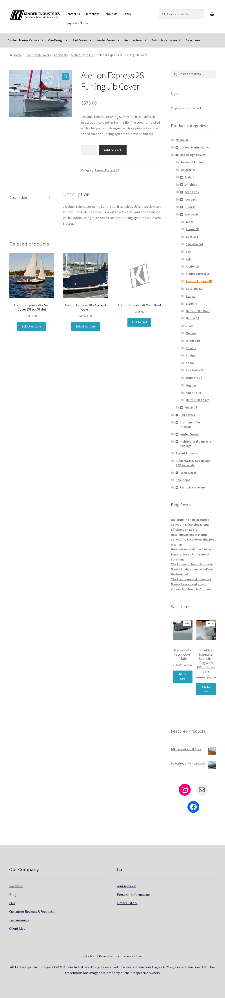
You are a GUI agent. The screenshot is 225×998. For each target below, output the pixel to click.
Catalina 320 (194, 289)
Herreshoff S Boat (198, 311)
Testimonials (19, 920)
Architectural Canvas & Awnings (196, 443)
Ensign (190, 296)
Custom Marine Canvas (23, 40)
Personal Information (133, 894)
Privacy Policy (109, 956)
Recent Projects (186, 453)
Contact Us (73, 14)
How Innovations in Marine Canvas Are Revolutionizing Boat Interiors (193, 539)
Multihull (191, 407)
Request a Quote (77, 23)
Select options (32, 326)
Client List (17, 928)
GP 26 (189, 222)
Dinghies (191, 184)
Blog (12, 894)
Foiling (189, 177)
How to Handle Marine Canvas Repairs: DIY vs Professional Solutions (191, 554)
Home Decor (188, 473)
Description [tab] (18, 197)
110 (188, 251)
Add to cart (113, 150)
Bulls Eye (192, 237)
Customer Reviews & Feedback (31, 911)
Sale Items (193, 40)
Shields (191, 348)
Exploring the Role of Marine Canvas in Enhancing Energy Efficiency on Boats (190, 525)
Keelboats (61, 55)
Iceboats (191, 199)
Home (18, 55)
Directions (93, 14)
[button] (65, 76)
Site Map (89, 956)
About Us (111, 14)
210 (188, 259)
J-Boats (190, 207)
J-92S (189, 326)
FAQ (12, 903)
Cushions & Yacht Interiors (192, 424)
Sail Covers (80, 40)
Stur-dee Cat (194, 244)
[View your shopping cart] (212, 14)
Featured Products (193, 162)
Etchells (191, 304)
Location (16, 886)
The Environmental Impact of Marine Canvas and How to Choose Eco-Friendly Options (191, 584)
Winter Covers (106, 40)
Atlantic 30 (193, 393)
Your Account (126, 886)
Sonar (190, 363)
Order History (127, 903)
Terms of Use (132, 956)
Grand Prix (192, 192)
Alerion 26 (192, 266)
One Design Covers (38, 55)
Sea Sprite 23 (195, 370)
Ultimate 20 (194, 378)
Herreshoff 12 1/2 (197, 400)
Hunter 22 (192, 318)
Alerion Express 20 (198, 274)
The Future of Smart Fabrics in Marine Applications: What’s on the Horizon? (192, 569)
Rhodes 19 (193, 341)
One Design (56, 40)
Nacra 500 (182, 140)
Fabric (127, 14)
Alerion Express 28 (83, 55)
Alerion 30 (192, 229)
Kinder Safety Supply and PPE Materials (193, 463)
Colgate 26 (188, 170)
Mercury (191, 333)
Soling (190, 355)
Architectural (133, 40)
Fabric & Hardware (164, 40)
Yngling (191, 385)
